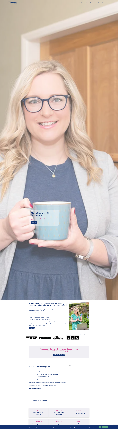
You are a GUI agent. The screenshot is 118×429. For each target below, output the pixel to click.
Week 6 (79, 421)
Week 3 (79, 411)
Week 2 (59, 411)
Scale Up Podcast (89, 2)
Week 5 (59, 421)
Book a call (34, 222)
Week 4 (39, 421)
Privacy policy (105, 427)
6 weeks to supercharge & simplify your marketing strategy (42, 219)
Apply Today (32, 328)
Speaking (98, 2)
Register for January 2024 (59, 354)
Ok (99, 427)
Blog (103, 2)
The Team (82, 2)
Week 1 (38, 411)
